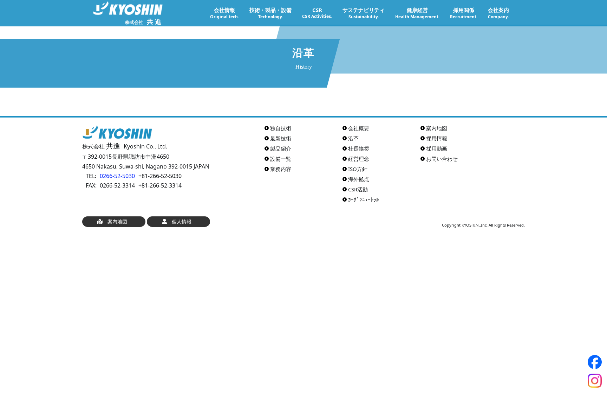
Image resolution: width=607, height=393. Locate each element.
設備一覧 (280, 158)
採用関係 (463, 13)
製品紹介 (280, 148)
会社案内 (498, 13)
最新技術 (280, 138)
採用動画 (436, 148)
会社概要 (358, 128)
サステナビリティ (363, 13)
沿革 (353, 138)
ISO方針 (357, 168)
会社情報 (224, 13)
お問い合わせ (442, 158)
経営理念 (358, 158)
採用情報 (436, 138)
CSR (317, 12)
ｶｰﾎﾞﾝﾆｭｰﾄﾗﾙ (363, 199)
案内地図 (436, 128)
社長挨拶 (358, 148)
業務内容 (280, 168)
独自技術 (280, 128)
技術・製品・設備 (270, 13)
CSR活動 (358, 189)
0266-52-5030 (117, 176)
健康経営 (417, 13)
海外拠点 (358, 179)
